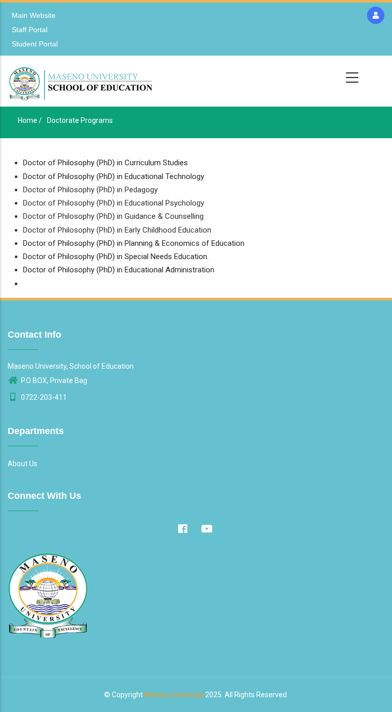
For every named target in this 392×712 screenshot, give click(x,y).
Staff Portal (29, 30)
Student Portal (35, 44)
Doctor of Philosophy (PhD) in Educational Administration (118, 269)
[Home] (82, 81)
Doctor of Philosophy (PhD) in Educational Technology (113, 176)
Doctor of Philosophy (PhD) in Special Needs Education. (116, 256)
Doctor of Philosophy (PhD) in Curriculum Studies (105, 162)
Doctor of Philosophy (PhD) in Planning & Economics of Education (133, 243)
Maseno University (174, 695)
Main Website (34, 15)
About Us (22, 464)
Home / (30, 120)
